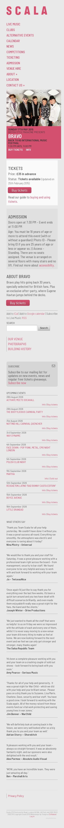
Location (12, 79)
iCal (16, 313)
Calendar (13, 41)
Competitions (15, 52)
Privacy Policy (16, 795)
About (11, 74)
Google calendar (36, 313)
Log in (32, 816)
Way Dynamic (13, 435)
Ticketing (13, 57)
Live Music (13, 24)
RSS (24, 317)
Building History (19, 349)
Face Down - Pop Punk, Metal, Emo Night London (28, 449)
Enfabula (52, 814)
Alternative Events (20, 35)
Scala (26, 10)
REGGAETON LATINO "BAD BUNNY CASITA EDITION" (31, 485)
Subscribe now (17, 383)
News (10, 46)
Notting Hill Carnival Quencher (24, 423)
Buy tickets (15, 149)
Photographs (17, 344)
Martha (10, 473)
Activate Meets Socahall (20, 399)
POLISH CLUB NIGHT (16, 462)
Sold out (54, 478)
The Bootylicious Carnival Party (24, 411)
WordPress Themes (51, 818)
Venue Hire (13, 68)
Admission (13, 63)
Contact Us (15, 85)
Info (28, 149)
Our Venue (15, 339)
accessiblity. (46, 265)
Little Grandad (14, 509)
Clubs (10, 30)
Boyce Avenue (14, 497)
